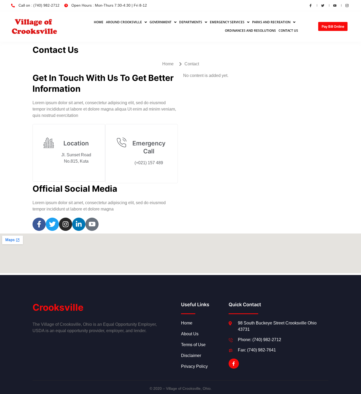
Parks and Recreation (271, 22)
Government (161, 22)
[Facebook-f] (234, 364)
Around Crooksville (124, 22)
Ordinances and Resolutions (250, 30)
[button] (126, 22)
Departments (190, 22)
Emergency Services (227, 22)
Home (98, 22)
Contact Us (288, 30)
